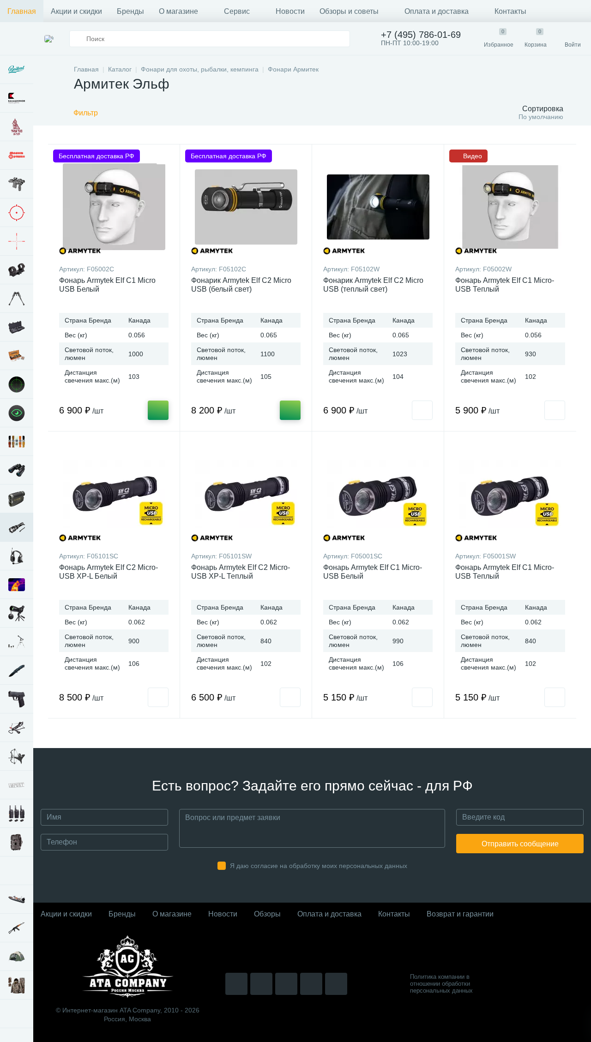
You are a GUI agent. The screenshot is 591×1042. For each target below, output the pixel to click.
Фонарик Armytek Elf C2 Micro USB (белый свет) (241, 284)
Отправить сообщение (520, 844)
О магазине (178, 11)
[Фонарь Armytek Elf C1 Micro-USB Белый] (378, 494)
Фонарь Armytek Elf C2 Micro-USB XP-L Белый (108, 571)
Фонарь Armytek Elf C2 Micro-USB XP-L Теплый (240, 571)
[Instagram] (236, 984)
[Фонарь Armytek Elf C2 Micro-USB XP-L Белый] (114, 494)
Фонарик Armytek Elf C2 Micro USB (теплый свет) (373, 284)
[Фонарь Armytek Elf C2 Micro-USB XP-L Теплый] (246, 494)
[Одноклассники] (336, 984)
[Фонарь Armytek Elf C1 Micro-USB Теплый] (510, 494)
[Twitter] (286, 984)
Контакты (510, 11)
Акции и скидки (76, 11)
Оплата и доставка (436, 11)
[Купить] (158, 410)
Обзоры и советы (349, 11)
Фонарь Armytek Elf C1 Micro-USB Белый (372, 571)
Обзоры (267, 914)
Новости (290, 11)
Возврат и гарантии (460, 914)
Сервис (237, 11)
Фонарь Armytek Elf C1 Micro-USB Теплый (504, 284)
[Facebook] (311, 984)
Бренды (130, 11)
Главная (21, 11)
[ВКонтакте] (261, 984)
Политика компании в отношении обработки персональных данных (441, 983)
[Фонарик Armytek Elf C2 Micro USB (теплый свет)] (378, 207)
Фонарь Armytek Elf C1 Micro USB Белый (107, 284)
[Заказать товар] (422, 410)
